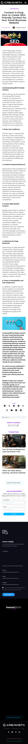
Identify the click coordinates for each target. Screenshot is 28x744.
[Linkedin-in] (19, 732)
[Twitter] (9, 425)
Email (4, 506)
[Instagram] (15, 425)
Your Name (6, 500)
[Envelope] (17, 425)
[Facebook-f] (12, 425)
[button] (25, 2)
